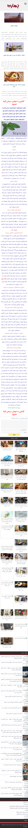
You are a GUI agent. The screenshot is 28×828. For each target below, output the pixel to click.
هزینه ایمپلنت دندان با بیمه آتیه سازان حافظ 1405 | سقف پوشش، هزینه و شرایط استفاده (7, 520)
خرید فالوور (25, 802)
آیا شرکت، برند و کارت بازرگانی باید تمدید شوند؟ (7, 491)
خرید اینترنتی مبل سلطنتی (22, 814)
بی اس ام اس (18, 138)
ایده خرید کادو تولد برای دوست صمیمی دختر (7, 646)
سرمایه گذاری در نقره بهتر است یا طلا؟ (21, 589)
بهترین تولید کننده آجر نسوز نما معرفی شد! (21, 465)
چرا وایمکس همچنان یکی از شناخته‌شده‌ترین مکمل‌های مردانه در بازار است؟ (21, 519)
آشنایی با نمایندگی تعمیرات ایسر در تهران (7, 505)
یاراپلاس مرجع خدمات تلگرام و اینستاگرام (19, 808)
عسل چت (26, 818)
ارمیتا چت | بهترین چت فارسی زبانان (14, 713)
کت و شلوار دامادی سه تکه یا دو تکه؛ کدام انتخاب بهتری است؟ (7, 618)
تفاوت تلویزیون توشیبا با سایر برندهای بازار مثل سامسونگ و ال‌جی (21, 533)
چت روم (26, 804)
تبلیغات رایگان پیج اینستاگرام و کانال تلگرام (19, 806)
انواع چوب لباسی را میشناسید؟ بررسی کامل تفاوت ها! (21, 575)
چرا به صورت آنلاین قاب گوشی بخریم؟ (21, 603)
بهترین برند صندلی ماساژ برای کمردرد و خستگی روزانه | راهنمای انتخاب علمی (21, 561)
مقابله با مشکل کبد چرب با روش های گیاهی (14, 55)
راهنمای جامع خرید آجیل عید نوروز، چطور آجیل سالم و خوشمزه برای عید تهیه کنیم (21, 491)
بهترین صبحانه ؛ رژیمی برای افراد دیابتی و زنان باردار (14, 86)
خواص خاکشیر (14, 26)
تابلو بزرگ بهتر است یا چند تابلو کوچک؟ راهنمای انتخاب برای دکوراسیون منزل (21, 477)
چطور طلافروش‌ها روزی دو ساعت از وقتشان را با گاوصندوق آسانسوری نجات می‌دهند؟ (21, 548)
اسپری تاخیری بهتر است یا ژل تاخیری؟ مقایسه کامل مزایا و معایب (7, 477)
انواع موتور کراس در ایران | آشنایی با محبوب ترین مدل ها (21, 617)
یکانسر (26, 810)
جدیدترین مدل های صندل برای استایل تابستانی (7, 448)
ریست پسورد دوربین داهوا (22, 812)
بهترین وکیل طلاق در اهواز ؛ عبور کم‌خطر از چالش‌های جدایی (7, 561)
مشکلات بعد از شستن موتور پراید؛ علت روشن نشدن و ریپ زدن (21, 505)
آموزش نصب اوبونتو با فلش (7, 630)
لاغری (3, 170)
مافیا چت (26, 816)
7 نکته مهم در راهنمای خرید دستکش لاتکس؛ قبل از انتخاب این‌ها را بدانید (7, 463)
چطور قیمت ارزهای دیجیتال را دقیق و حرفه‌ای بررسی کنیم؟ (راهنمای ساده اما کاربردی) (7, 547)
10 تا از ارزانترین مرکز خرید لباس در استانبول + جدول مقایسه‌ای (21, 449)
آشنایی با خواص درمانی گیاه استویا (13, 103)
